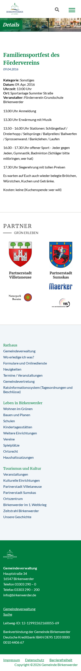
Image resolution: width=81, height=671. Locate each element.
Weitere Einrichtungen (20, 433)
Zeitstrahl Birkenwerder (21, 511)
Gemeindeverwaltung (19, 351)
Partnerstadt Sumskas (19, 492)
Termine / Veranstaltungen (23, 375)
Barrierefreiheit (60, 660)
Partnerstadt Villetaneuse (22, 486)
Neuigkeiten (12, 369)
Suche (7, 614)
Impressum (11, 660)
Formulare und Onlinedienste (25, 363)
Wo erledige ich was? (18, 357)
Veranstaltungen (15, 474)
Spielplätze (11, 445)
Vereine (9, 439)
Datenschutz (34, 660)
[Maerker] (61, 286)
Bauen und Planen (16, 415)
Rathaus (10, 345)
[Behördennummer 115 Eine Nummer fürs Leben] (61, 303)
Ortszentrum (13, 498)
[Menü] (72, 10)
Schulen (9, 421)
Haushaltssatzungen (18, 457)
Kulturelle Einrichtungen (21, 480)
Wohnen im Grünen (18, 409)
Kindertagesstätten (17, 427)
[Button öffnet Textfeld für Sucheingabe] (58, 10)
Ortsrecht (10, 451)
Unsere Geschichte (17, 517)
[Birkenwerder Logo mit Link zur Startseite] (14, 8)
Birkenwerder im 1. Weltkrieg (24, 505)
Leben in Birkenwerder (22, 403)
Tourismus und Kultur (22, 468)
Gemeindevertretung (19, 381)
